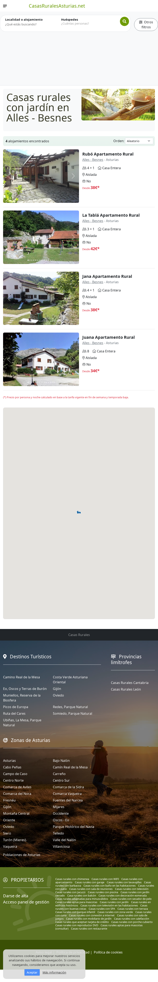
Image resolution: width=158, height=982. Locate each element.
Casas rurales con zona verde (115, 912)
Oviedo (58, 695)
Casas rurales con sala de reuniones (91, 889)
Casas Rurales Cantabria (130, 682)
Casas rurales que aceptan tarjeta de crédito (82, 922)
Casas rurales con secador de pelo (131, 899)
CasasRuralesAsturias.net (57, 5)
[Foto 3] (31, 199)
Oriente (9, 820)
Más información (54, 972)
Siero (7, 833)
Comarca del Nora (17, 793)
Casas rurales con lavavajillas (124, 882)
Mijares (58, 807)
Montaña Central (16, 813)
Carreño (59, 774)
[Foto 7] (39, 199)
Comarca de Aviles (17, 787)
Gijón (57, 688)
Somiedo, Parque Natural (72, 713)
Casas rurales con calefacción (131, 918)
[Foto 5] (35, 199)
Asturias (9, 760)
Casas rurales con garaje (89, 882)
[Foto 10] (44, 199)
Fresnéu (9, 800)
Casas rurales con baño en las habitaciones (110, 885)
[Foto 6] (37, 199)
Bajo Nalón (61, 760)
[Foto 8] (41, 199)
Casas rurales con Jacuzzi (70, 892)
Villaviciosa (61, 846)
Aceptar (32, 972)
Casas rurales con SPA (102, 909)
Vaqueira (10, 846)
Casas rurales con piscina (103, 892)
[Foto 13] (50, 199)
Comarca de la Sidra (68, 787)
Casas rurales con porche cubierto (132, 922)
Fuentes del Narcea (68, 800)
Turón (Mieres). (15, 840)
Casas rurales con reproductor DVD (76, 925)
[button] (78, 512)
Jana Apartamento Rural (107, 276)
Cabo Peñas (12, 767)
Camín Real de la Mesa (70, 767)
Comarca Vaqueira (67, 793)
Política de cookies (108, 952)
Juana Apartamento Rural (108, 337)
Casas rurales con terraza (132, 909)
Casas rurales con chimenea (72, 879)
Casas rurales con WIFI (105, 879)
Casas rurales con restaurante (89, 928)
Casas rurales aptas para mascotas (76, 902)
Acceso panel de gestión (26, 902)
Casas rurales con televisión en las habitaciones (109, 905)
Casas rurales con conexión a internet (92, 915)
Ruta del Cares (14, 713)
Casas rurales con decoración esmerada (123, 895)
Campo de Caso (15, 774)
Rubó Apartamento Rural (108, 154)
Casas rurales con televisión (132, 889)
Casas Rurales (79, 634)
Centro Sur (61, 780)
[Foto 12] (48, 199)
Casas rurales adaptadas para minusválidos (81, 899)
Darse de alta (15, 896)
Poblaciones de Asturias (21, 854)
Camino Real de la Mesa (21, 677)
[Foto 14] (52, 199)
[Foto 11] (46, 199)
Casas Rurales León (126, 689)
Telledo (58, 833)
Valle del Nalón (64, 840)
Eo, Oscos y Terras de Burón (25, 688)
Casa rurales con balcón (81, 895)
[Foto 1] (28, 199)
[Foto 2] (29, 199)
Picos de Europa (15, 707)
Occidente (61, 813)
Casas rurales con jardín (114, 902)
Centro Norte (13, 780)
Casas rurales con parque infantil (75, 912)
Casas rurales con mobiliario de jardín (89, 918)
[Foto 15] (54, 199)
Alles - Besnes (92, 159)
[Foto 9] (42, 199)
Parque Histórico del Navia (73, 826)
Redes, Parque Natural (70, 707)
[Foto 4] (33, 199)
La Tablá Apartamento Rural (111, 215)
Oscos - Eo (61, 820)
